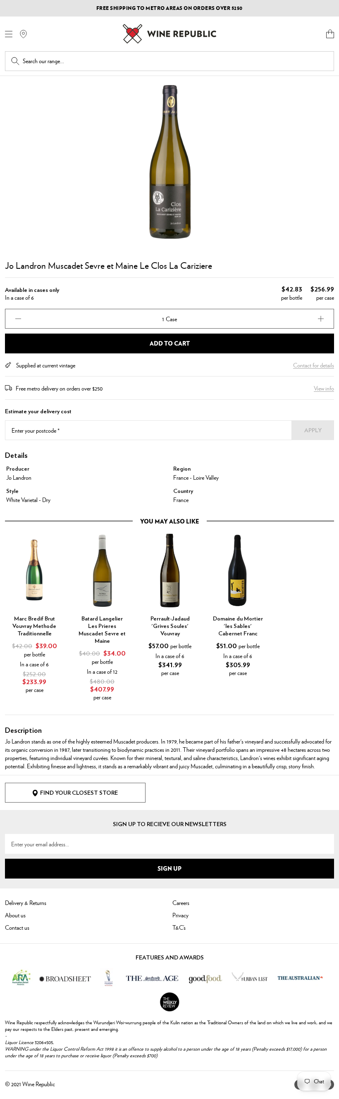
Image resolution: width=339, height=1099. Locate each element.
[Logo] (169, 34)
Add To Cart (170, 343)
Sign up (169, 868)
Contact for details (313, 365)
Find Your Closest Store (79, 793)
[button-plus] (321, 318)
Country (183, 491)
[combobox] (175, 61)
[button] (330, 33)
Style (12, 491)
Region (182, 469)
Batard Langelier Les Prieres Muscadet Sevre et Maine (102, 630)
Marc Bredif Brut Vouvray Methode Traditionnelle (34, 626)
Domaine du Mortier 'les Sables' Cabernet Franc (238, 626)
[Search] (15, 61)
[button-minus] (18, 318)
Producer (17, 469)
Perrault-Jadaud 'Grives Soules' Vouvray (170, 626)
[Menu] (8, 34)
